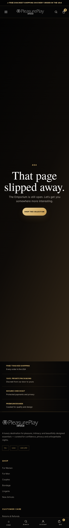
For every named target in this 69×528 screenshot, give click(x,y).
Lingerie (6, 491)
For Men (6, 473)
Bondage (6, 485)
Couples (6, 479)
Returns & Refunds (10, 516)
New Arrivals (8, 497)
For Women (7, 468)
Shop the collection (34, 212)
